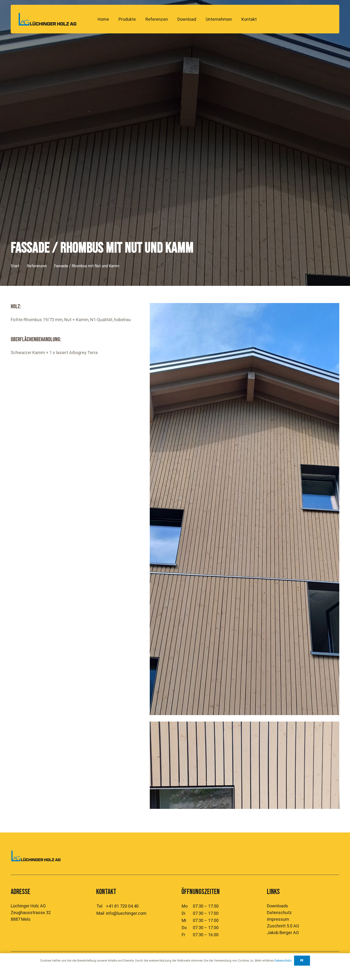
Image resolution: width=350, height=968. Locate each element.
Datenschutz (279, 912)
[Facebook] (295, 19)
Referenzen (37, 266)
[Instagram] (306, 19)
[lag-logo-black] (47, 19)
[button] (139, 19)
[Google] (317, 19)
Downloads (277, 905)
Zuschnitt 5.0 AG (283, 925)
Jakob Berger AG (283, 932)
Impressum (278, 919)
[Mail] (328, 19)
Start (15, 266)
